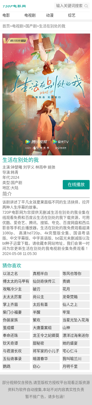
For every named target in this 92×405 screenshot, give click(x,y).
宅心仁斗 (70, 351)
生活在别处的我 (52, 26)
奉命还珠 (10, 336)
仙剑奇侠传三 (44, 281)
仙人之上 (70, 305)
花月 (66, 289)
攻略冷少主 (12, 289)
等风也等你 (72, 274)
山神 (66, 328)
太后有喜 (40, 305)
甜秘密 (38, 343)
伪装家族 (10, 320)
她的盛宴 (70, 343)
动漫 (50, 15)
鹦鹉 (6, 366)
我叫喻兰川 (72, 359)
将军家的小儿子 (46, 351)
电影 (6, 15)
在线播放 (76, 184)
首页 (6, 26)
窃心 (36, 366)
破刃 (36, 289)
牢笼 (66, 312)
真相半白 (40, 274)
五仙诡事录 (12, 359)
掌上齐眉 (10, 305)
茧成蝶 (8, 328)
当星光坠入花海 (76, 320)
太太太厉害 (12, 297)
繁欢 (36, 320)
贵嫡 (66, 281)
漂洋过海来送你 (76, 336)
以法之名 (10, 274)
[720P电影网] (14, 6)
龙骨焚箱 (70, 297)
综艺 (71, 15)
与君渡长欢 (12, 351)
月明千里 (70, 366)
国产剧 (31, 26)
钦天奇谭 (10, 343)
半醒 (36, 312)
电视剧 (30, 15)
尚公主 (38, 297)
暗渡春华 (40, 359)
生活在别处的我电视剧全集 (45, 249)
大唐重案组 (42, 328)
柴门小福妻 (12, 312)
